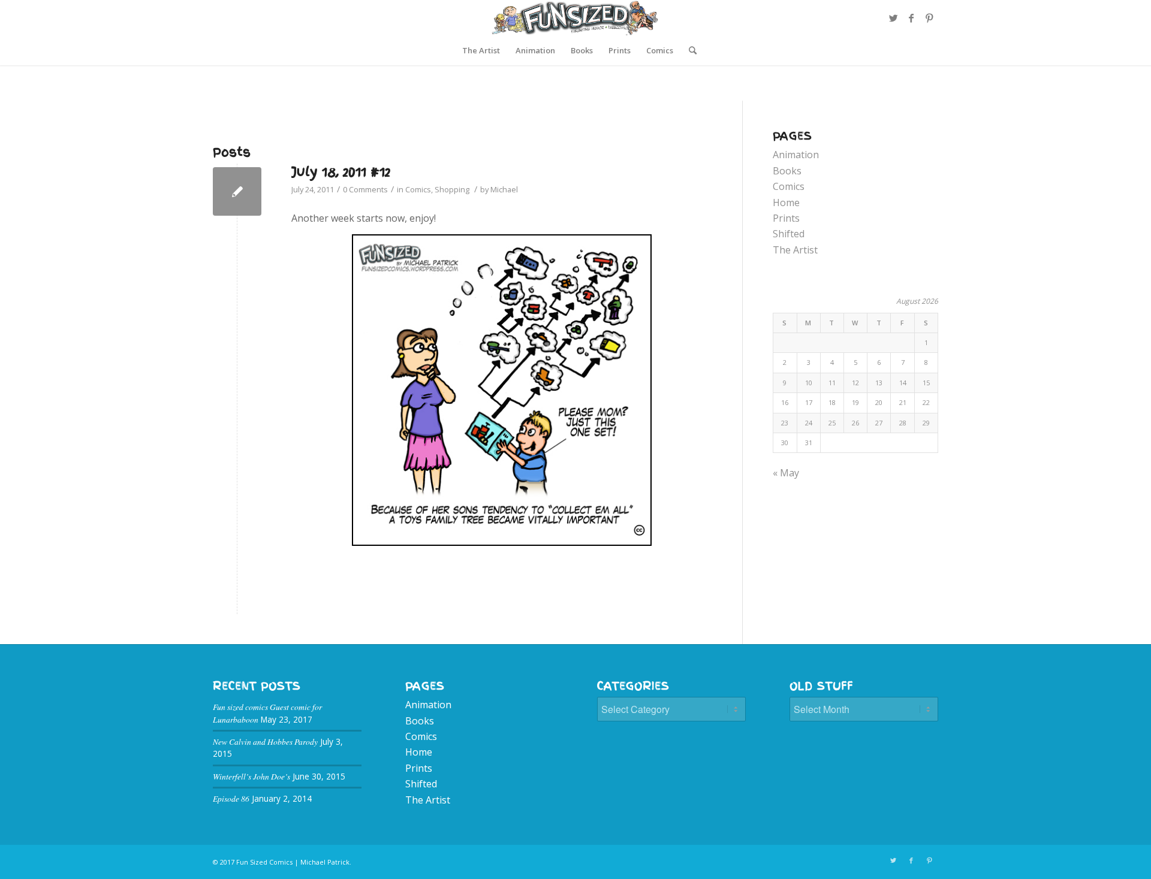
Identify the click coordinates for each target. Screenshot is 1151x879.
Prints (786, 218)
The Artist (795, 249)
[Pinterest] (929, 18)
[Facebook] (911, 18)
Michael (504, 189)
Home (786, 202)
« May (786, 472)
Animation (796, 154)
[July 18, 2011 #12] (237, 191)
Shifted (789, 233)
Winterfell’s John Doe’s (251, 776)
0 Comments (365, 189)
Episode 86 (231, 798)
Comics (418, 189)
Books (787, 170)
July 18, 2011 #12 (340, 171)
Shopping (452, 189)
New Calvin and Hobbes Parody (265, 741)
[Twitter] (893, 18)
